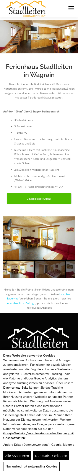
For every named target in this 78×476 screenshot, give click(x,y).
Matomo (68, 444)
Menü (70, 8)
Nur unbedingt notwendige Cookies (31, 466)
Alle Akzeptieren (17, 456)
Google (56, 444)
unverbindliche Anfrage (21, 303)
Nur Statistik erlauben (51, 456)
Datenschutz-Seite (15, 387)
